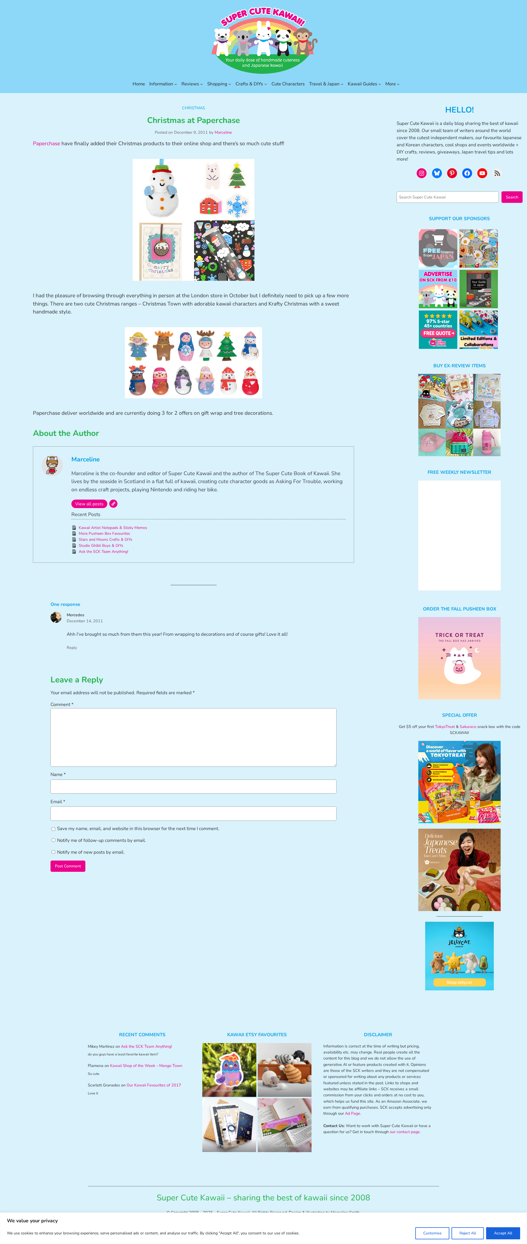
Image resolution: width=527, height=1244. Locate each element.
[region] (263, 1228)
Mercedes (75, 615)
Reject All (467, 1233)
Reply (72, 647)
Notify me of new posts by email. (91, 852)
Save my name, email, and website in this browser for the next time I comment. (138, 828)
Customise (432, 1233)
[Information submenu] (175, 84)
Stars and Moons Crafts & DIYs (105, 539)
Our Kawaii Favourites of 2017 (154, 1085)
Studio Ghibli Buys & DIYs (101, 545)
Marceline (223, 132)
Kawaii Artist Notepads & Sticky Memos (113, 527)
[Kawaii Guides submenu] (379, 84)
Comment (62, 704)
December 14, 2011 (85, 621)
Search (512, 197)
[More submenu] (398, 84)
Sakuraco (468, 726)
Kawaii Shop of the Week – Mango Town (146, 1065)
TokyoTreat (445, 726)
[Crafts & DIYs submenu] (265, 84)
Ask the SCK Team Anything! (103, 551)
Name (58, 774)
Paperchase (46, 143)
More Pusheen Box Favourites (104, 533)
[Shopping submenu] (229, 84)
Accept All (503, 1233)
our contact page (405, 1131)
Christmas (193, 108)
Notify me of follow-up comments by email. (101, 840)
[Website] (113, 504)
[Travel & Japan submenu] (342, 84)
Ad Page (352, 1113)
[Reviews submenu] (201, 84)
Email (58, 801)
